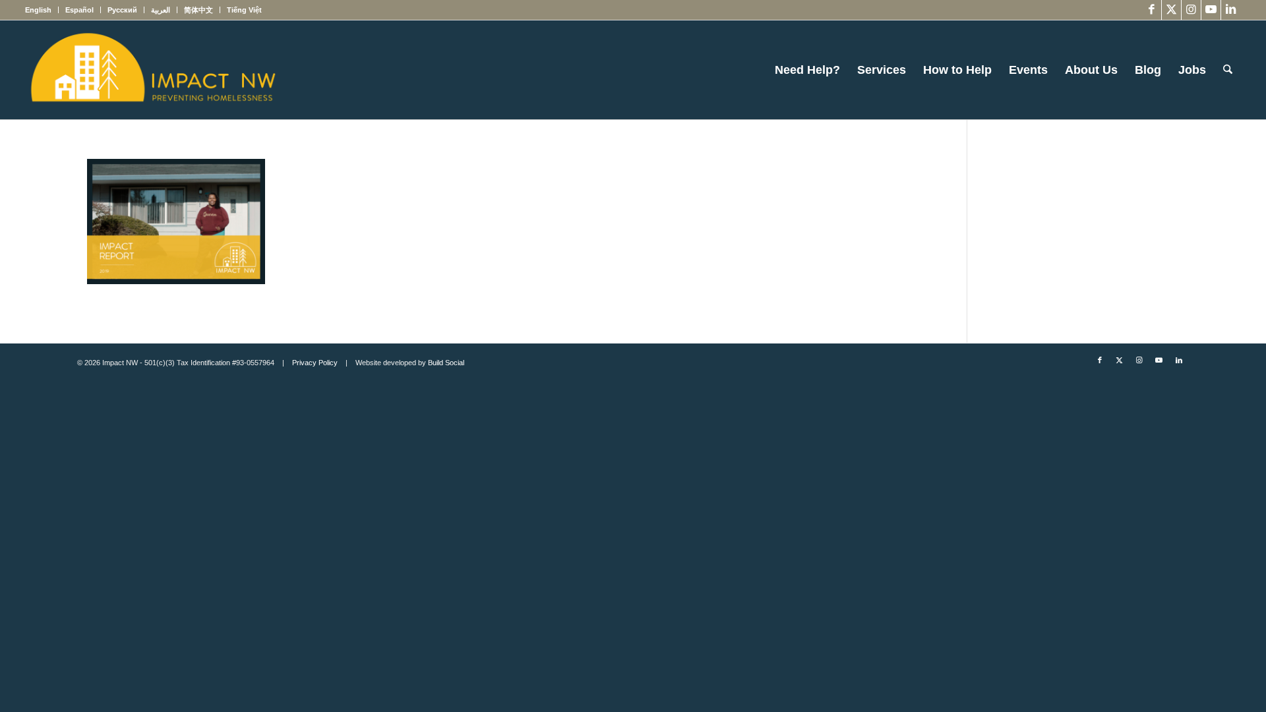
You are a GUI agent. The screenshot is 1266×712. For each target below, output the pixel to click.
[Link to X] (1171, 10)
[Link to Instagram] (1191, 10)
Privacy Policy (315, 363)
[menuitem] (42, 10)
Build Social (446, 363)
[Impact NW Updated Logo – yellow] (152, 69)
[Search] (1228, 69)
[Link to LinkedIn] (1231, 10)
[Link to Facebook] (1151, 10)
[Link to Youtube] (1211, 10)
